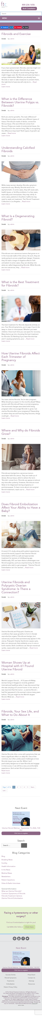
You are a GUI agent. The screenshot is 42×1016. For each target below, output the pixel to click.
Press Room (31, 975)
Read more (12, 133)
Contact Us (31, 978)
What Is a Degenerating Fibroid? (18, 217)
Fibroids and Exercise (16, 34)
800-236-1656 (28, 4)
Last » (4, 790)
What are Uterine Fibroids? (11, 891)
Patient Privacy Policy (10, 987)
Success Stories (10, 975)
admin (12, 39)
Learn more (6, 87)
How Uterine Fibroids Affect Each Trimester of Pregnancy (21, 357)
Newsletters (6, 876)
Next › (33, 787)
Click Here (29, 927)
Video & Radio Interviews (11, 883)
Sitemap (31, 981)
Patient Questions (8, 880)
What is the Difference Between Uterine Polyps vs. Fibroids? (20, 102)
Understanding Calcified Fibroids (18, 149)
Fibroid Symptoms (10, 978)
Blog (3, 856)
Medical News (7, 873)
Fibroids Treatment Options (12, 896)
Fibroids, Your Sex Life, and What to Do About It (20, 713)
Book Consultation (29, 8)
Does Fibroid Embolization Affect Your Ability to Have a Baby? (21, 507)
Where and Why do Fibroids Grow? (21, 432)
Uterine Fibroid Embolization (12, 898)
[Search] (24, 845)
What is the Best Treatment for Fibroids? (20, 283)
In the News (6, 870)
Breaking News (7, 860)
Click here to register (21, 833)
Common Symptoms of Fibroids (13, 893)
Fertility (4, 863)
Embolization (10, 984)
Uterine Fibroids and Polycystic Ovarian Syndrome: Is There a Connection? (16, 587)
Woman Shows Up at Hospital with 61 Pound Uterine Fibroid (18, 666)
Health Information (8, 866)
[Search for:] (11, 845)
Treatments (10, 981)
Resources (31, 984)
